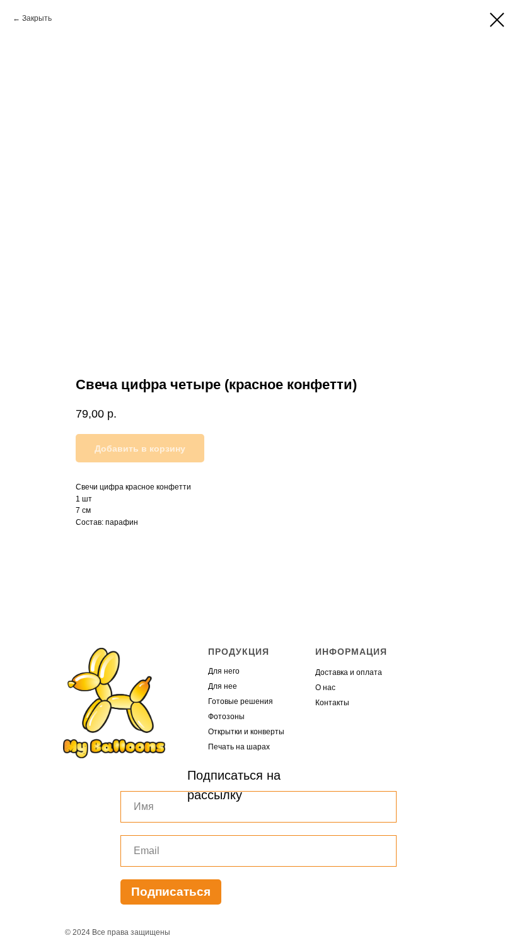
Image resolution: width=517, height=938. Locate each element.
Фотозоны (226, 716)
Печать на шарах (239, 746)
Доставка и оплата (348, 672)
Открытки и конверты (246, 731)
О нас (325, 687)
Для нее (222, 686)
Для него (224, 671)
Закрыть (37, 18)
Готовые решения (240, 701)
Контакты (332, 702)
